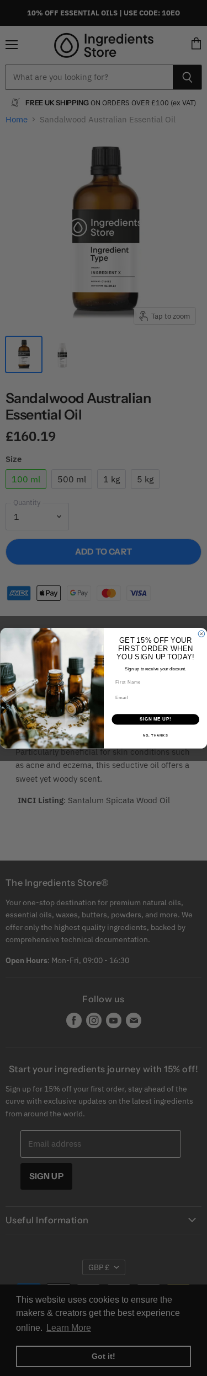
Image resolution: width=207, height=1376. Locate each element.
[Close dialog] (201, 633)
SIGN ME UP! (155, 719)
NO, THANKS (155, 735)
